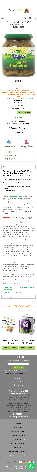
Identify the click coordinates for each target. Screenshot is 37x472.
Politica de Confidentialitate (15, 373)
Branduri (17, 447)
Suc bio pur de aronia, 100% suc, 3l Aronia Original (27, 340)
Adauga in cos (24, 112)
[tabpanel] (18, 55)
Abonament (20, 117)
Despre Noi (18, 427)
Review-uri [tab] (7, 297)
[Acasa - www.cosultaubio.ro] (18, 10)
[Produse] (2, 18)
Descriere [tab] (6, 167)
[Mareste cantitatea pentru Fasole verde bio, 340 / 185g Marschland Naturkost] (13, 112)
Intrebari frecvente (17, 435)
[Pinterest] (18, 385)
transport (17, 100)
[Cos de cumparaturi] (30, 18)
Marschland (18, 30)
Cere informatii (17, 132)
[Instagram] (22, 385)
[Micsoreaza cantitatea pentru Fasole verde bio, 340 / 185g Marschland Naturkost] (7, 112)
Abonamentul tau (18, 431)
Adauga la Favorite (18, 128)
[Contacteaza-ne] (25, 18)
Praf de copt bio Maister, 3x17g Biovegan (10, 340)
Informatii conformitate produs (13, 292)
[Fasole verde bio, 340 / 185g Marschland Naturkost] (18, 55)
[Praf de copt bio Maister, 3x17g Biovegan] (10, 324)
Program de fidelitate (17, 451)
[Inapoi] (1, 22)
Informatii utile (18, 439)
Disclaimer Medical (18, 443)
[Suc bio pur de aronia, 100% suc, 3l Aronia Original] (27, 324)
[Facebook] (14, 385)
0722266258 (19, 414)
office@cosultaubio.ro (19, 417)
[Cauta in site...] (35, 18)
